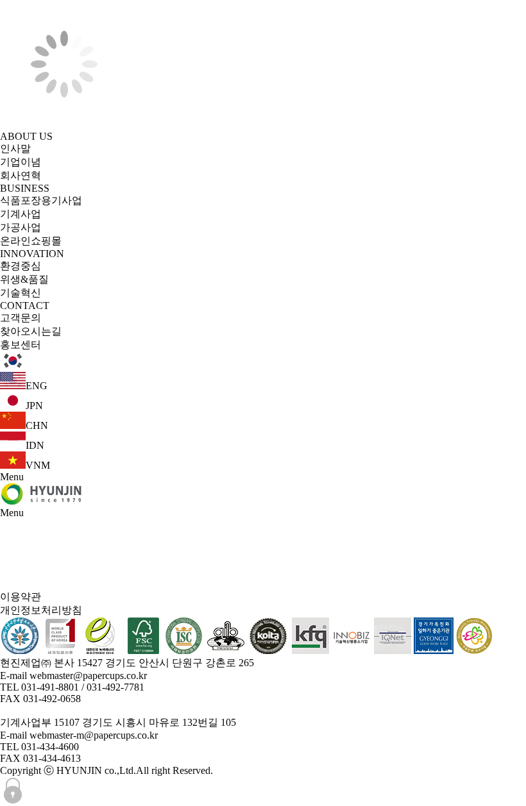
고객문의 (20, 317)
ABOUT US (26, 136)
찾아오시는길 (31, 331)
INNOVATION (32, 253)
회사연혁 (20, 175)
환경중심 (20, 265)
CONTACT (24, 305)
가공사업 (20, 227)
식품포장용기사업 (41, 200)
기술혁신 (20, 292)
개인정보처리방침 (41, 610)
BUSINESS (24, 188)
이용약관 (20, 596)
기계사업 (20, 213)
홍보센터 (20, 344)
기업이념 (20, 161)
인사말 (15, 148)
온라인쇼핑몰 (31, 240)
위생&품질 (24, 279)
